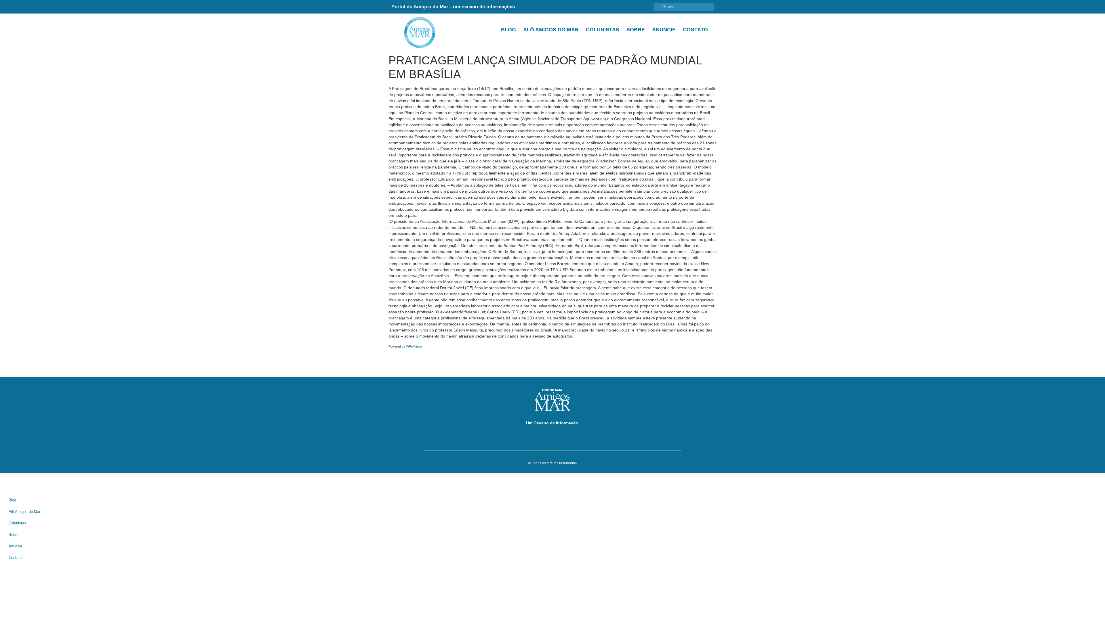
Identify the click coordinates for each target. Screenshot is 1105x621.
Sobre (635, 29)
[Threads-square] (562, 436)
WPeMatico (414, 346)
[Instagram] (572, 436)
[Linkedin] (552, 436)
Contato (695, 29)
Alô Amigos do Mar (551, 29)
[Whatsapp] (582, 436)
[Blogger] (523, 436)
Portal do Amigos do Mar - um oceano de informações (453, 6)
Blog (508, 29)
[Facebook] (533, 436)
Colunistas (602, 29)
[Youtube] (543, 436)
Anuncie (664, 29)
